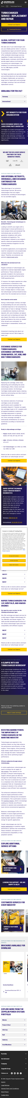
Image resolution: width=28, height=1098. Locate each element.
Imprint (8, 550)
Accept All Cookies (14, 555)
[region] (14, 549)
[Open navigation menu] (25, 2)
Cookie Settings (14, 560)
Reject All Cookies (13, 564)
